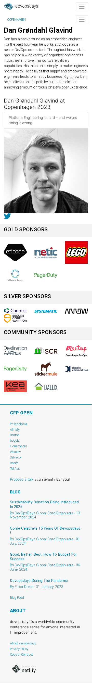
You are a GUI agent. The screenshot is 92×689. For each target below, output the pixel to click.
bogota (15, 440)
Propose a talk (21, 479)
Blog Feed (17, 597)
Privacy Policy (19, 649)
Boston (14, 435)
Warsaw (15, 452)
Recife (14, 463)
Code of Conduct (21, 654)
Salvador (16, 457)
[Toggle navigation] (82, 6)
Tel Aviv (15, 468)
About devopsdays (23, 643)
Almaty (15, 429)
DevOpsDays (26, 6)
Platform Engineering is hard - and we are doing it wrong (43, 120)
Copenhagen (16, 19)
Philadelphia (18, 424)
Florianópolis (18, 446)
